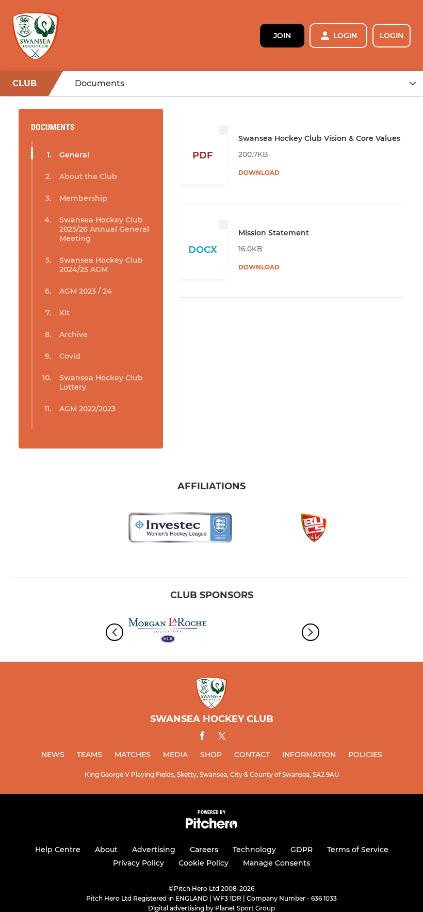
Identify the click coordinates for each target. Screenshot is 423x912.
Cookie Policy (203, 863)
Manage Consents (276, 863)
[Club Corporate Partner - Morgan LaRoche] (167, 632)
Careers (204, 849)
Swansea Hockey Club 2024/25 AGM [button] (101, 264)
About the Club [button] (88, 176)
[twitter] (222, 737)
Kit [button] (64, 312)
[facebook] (202, 737)
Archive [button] (73, 334)
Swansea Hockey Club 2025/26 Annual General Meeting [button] (104, 229)
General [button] (74, 154)
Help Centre (57, 849)
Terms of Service (357, 849)
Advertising (153, 849)
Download (259, 173)
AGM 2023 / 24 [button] (85, 291)
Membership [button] (83, 198)
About (106, 849)
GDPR (301, 849)
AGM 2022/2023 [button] (87, 408)
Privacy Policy (138, 863)
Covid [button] (69, 356)
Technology (254, 849)
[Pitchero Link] (211, 826)
